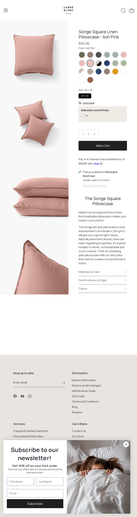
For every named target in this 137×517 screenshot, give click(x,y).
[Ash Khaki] (107, 54)
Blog (74, 407)
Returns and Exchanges (86, 385)
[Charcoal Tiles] (98, 63)
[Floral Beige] (82, 71)
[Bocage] (82, 54)
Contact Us (79, 431)
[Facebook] (15, 396)
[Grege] (90, 71)
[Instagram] (29, 396)
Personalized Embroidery (28, 436)
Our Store (78, 436)
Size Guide (78, 396)
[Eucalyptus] (115, 63)
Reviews (77, 412)
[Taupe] (90, 54)
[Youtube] (22, 396)
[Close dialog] (126, 444)
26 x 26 (85, 95)
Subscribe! (35, 504)
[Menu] (6, 10)
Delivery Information (84, 380)
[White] (123, 71)
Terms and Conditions (85, 401)
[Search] (123, 11)
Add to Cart (103, 146)
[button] (103, 272)
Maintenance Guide (84, 391)
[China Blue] (107, 63)
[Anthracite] (98, 54)
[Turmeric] (115, 71)
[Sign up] (63, 382)
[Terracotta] (90, 80)
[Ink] (98, 71)
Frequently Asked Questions (30, 431)
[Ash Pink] (123, 54)
